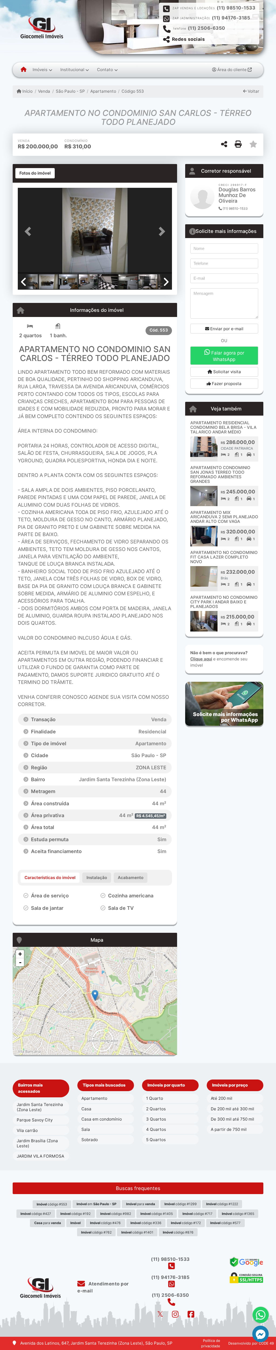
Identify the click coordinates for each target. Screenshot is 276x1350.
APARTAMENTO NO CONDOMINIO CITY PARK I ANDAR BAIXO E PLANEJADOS (224, 602)
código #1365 (238, 1214)
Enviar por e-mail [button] (226, 328)
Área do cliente (232, 69)
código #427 (35, 1214)
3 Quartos (156, 1119)
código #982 (115, 1214)
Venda (44, 91)
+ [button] (20, 954)
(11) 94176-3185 (231, 18)
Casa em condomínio (101, 1119)
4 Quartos (156, 1129)
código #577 (225, 1223)
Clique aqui (201, 658)
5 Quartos (156, 1139)
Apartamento (103, 91)
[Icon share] (160, 1314)
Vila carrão (27, 1130)
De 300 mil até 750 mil (232, 1119)
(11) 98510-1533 (236, 8)
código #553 (52, 1204)
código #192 (75, 1214)
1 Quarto (154, 1098)
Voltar (253, 91)
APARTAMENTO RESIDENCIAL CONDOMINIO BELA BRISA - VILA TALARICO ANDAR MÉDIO (223, 427)
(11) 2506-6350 (206, 28)
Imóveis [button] (40, 69)
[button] (29, 231)
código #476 (105, 1223)
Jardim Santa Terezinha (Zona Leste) (40, 1107)
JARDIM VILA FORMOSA (40, 1156)
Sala (85, 1129)
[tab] (35, 173)
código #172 (186, 1223)
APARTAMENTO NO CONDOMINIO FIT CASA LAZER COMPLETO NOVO (224, 557)
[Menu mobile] (23, 70)
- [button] (20, 962)
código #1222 (222, 1204)
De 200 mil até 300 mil (232, 1108)
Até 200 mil (221, 1098)
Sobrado (89, 1139)
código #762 (96, 1232)
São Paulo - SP (70, 91)
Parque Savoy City (35, 1119)
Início (27, 91)
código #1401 (137, 1232)
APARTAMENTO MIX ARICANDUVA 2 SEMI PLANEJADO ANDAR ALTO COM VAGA (224, 517)
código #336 (145, 1223)
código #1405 (156, 1214)
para (140, 1204)
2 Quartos (156, 1108)
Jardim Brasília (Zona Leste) (37, 1143)
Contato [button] (105, 69)
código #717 (197, 1214)
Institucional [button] (72, 69)
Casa (86, 1108)
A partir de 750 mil (229, 1129)
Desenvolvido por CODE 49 (251, 1343)
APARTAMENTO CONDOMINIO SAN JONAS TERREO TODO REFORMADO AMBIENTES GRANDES (220, 474)
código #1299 (180, 1204)
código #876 (178, 1232)
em (96, 1204)
